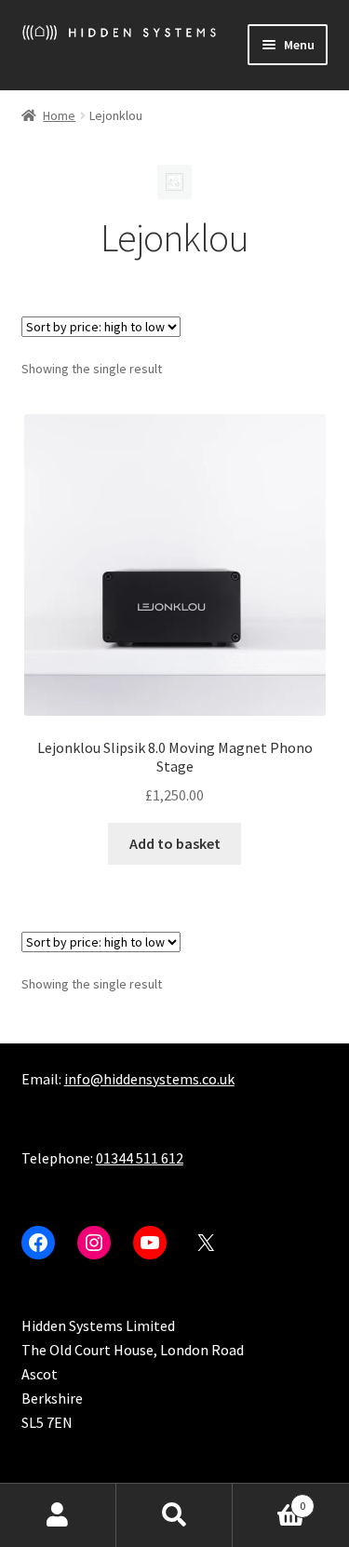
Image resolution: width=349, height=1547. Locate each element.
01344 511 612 (139, 1158)
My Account (58, 1515)
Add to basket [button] (175, 843)
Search (174, 1515)
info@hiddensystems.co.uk (149, 1078)
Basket (269, 1499)
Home (59, 115)
